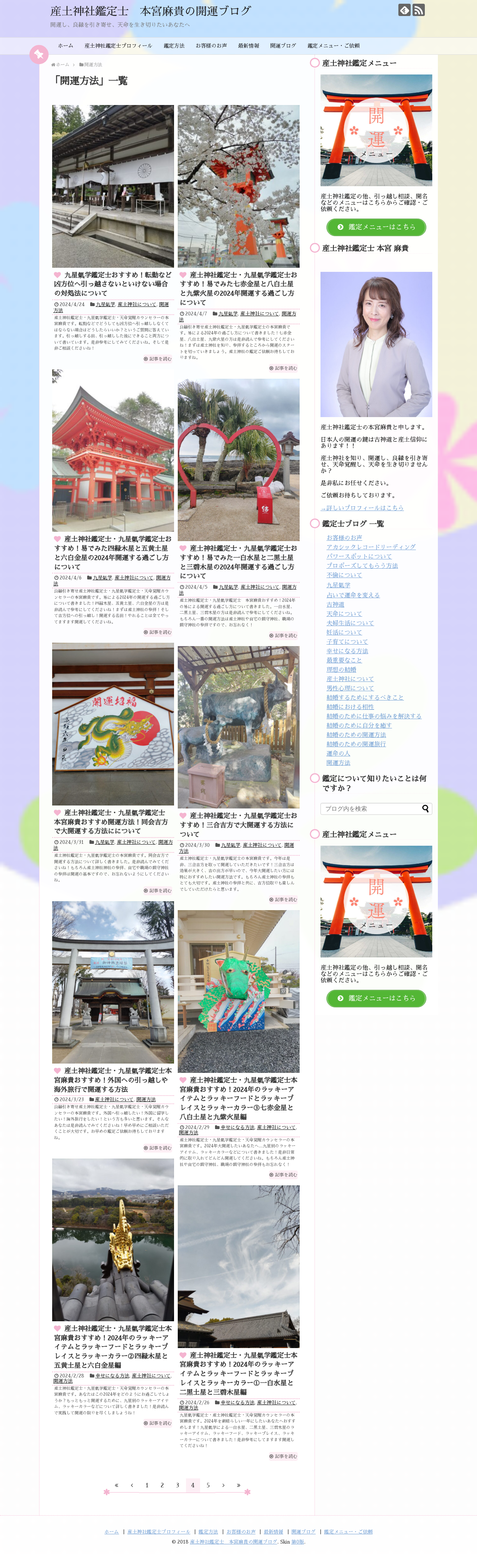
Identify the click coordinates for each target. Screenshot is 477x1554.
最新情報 (248, 45)
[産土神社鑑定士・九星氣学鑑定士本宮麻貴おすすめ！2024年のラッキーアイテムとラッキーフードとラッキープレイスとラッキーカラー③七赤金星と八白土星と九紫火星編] (239, 991)
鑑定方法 (174, 45)
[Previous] (132, 1485)
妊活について (344, 633)
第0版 (297, 1541)
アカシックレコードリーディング (371, 547)
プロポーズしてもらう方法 (362, 566)
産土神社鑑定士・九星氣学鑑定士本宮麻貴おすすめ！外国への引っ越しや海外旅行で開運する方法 (113, 1080)
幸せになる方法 (238, 1127)
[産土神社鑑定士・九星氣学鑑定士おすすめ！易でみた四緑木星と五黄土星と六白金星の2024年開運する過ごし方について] (113, 450)
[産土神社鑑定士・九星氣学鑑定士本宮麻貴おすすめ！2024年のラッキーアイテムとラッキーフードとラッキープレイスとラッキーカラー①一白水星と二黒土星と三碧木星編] (239, 1266)
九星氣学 (105, 304)
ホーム (65, 45)
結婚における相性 (350, 707)
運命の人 (338, 754)
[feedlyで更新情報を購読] (404, 10)
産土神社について (137, 304)
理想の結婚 (341, 670)
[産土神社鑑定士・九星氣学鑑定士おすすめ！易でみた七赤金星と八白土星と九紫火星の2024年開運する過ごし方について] (239, 186)
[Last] (239, 1485)
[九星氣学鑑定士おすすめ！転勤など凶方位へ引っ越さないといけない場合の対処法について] (113, 186)
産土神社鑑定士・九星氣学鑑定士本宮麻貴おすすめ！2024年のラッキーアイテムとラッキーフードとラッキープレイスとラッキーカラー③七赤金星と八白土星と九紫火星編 (238, 1099)
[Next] (224, 1485)
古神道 (335, 605)
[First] (117, 1485)
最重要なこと (344, 661)
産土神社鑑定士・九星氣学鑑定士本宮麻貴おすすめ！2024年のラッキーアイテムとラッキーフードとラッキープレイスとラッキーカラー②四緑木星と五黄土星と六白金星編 (113, 1347)
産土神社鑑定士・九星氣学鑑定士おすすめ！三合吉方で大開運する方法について (238, 825)
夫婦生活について (350, 623)
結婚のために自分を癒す (359, 726)
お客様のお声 (211, 45)
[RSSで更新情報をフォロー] (419, 10)
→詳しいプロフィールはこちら (362, 508)
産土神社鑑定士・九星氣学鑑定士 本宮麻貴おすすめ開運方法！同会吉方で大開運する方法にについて (113, 822)
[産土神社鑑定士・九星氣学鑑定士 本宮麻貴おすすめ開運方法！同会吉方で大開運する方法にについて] (113, 724)
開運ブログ (283, 45)
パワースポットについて (359, 557)
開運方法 (146, 1099)
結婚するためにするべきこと (365, 698)
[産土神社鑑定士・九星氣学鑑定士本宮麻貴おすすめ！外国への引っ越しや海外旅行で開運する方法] (113, 982)
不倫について (344, 575)
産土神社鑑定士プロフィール (118, 45)
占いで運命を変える (353, 595)
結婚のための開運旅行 (356, 744)
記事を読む (160, 359)
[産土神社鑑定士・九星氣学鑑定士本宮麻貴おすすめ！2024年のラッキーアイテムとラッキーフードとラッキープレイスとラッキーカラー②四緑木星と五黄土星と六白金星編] (113, 1240)
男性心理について (350, 689)
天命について (344, 614)
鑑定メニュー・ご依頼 (333, 45)
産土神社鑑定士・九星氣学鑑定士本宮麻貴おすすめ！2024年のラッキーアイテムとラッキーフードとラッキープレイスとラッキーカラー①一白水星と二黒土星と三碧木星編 (238, 1374)
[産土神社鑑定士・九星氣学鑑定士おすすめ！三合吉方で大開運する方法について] (239, 727)
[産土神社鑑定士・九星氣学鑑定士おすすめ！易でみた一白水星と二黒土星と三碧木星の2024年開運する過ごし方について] (239, 460)
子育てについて (347, 642)
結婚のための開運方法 (356, 735)
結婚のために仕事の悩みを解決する (374, 716)
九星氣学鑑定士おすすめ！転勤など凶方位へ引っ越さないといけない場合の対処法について (113, 284)
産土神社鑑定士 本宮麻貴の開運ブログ (151, 11)
